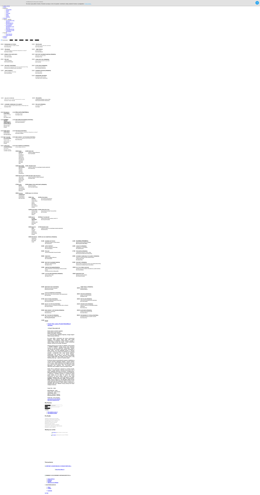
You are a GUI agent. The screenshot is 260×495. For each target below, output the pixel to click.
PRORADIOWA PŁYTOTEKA (9, 23)
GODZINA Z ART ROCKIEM (10, 31)
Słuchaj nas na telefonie (53, 482)
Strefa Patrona (9, 35)
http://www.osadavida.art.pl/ (53, 400)
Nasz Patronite (9, 34)
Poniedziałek (8, 9)
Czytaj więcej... (88, 3)
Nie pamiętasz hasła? (52, 413)
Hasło (46, 406)
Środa (7, 12)
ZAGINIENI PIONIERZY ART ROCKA (10, 26)
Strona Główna (51, 478)
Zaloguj (46, 409)
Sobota (7, 15)
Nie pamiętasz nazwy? (53, 412)
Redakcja (50, 480)
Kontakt (49, 481)
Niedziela (8, 16)
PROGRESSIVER (10, 29)
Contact (49, 488)
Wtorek (7, 10)
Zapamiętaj (47, 408)
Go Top (46, 493)
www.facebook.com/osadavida (54, 398)
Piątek (7, 14)
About (49, 487)
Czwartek (8, 13)
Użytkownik (47, 405)
